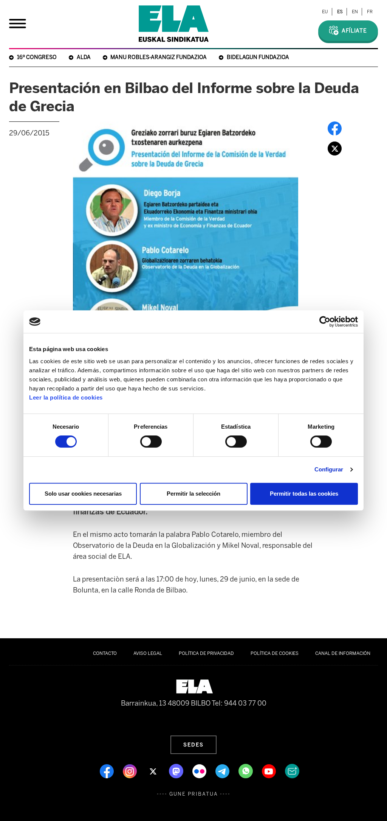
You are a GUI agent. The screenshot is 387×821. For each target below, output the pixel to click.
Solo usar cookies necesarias (83, 493)
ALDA (84, 57)
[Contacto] (292, 771)
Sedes (193, 745)
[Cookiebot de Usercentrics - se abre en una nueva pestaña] (325, 321)
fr (370, 11)
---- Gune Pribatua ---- (194, 794)
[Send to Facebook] (335, 128)
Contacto (105, 653)
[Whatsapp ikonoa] (246, 771)
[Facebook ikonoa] (107, 771)
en (355, 11)
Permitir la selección (193, 493)
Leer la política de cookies (66, 397)
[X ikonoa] (153, 771)
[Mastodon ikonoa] (177, 771)
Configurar (329, 469)
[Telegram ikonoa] (223, 771)
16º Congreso (37, 57)
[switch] (151, 441)
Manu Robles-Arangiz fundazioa (158, 57)
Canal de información (342, 653)
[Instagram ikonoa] (130, 771)
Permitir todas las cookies (304, 493)
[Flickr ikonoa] (200, 771)
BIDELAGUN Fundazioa (258, 57)
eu (325, 11)
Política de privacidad (206, 653)
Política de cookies (275, 653)
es (340, 11)
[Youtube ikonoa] (269, 771)
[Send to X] (335, 148)
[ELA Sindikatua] (173, 23)
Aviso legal (147, 653)
